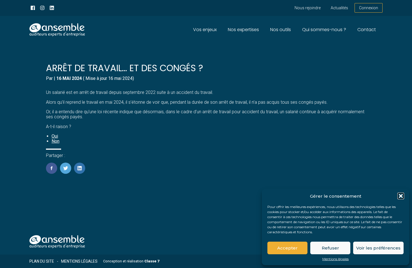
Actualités (339, 8)
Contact (366, 29)
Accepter (287, 248)
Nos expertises (243, 29)
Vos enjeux (205, 29)
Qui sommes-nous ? (324, 29)
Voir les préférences (378, 248)
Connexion (368, 8)
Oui (55, 136)
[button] (401, 196)
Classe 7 (151, 261)
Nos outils (280, 29)
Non (55, 141)
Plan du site (41, 261)
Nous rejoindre (308, 8)
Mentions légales (335, 259)
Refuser (330, 248)
